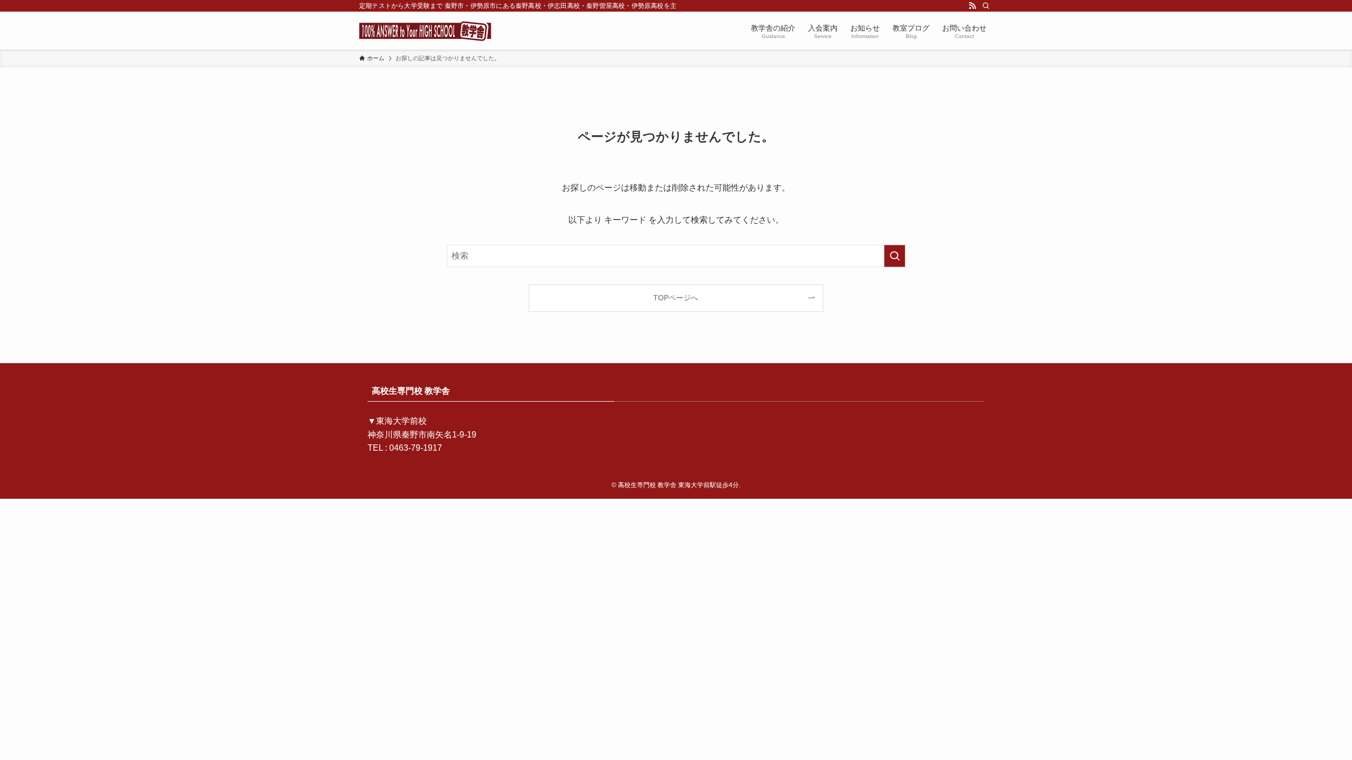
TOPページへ (675, 297)
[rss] (972, 6)
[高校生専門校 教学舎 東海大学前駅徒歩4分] (425, 30)
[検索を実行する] (894, 256)
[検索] (986, 6)
